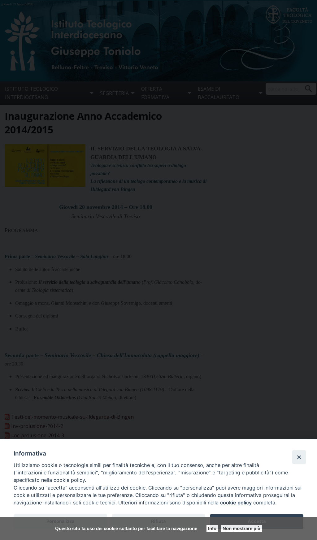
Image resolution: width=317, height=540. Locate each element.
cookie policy (236, 502)
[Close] (299, 457)
